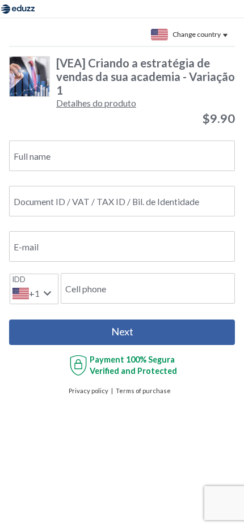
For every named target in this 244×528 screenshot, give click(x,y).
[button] (96, 102)
